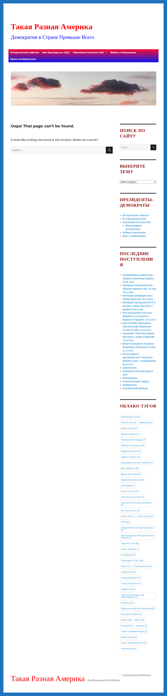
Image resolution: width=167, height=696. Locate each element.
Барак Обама (130, 434)
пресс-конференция (134, 631)
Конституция (129, 491)
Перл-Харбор (130, 549)
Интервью (128, 485)
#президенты (130, 416)
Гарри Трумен (130, 456)
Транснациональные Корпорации (132, 595)
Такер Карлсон (130, 577)
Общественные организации (137, 528)
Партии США (129, 543)
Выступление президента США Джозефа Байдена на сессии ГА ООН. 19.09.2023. (136, 326)
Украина (127, 602)
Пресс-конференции (23, 59)
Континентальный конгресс (136, 503)
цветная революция (133, 642)
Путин (125, 566)
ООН (125, 522)
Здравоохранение (132, 479)
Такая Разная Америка (51, 26)
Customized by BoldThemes (136, 675)
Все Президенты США (56, 52)
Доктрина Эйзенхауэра (135, 388)
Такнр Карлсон (130, 583)
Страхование (142, 566)
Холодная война (131, 614)
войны (139, 620)
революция (129, 637)
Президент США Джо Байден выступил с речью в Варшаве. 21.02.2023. (138, 337)
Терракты (128, 589)
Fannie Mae (128, 422)
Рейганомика (129, 378)
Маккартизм (129, 385)
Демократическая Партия (137, 462)
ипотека (127, 625)
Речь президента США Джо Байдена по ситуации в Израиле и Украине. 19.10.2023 (139, 316)
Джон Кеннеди (130, 474)
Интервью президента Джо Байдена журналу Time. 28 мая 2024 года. (139, 289)
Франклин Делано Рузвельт (138, 608)
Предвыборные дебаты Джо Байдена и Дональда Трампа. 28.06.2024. (138, 278)
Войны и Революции (123, 52)
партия (141, 625)
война (126, 620)
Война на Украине (132, 445)
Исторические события (24, 52)
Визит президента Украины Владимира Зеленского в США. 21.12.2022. (139, 347)
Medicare (145, 422)
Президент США (132, 560)
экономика (128, 648)
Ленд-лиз (127, 516)
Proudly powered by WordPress (104, 680)
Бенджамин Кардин (133, 439)
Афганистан (129, 428)
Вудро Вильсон (131, 451)
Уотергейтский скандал (135, 381)
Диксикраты (129, 367)
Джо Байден (130, 468)
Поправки (128, 554)
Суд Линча (128, 572)
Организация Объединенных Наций (137, 536)
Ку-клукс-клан (130, 510)
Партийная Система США (88, 52)
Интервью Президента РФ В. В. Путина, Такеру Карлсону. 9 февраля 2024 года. (139, 306)
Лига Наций (145, 516)
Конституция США (132, 497)
